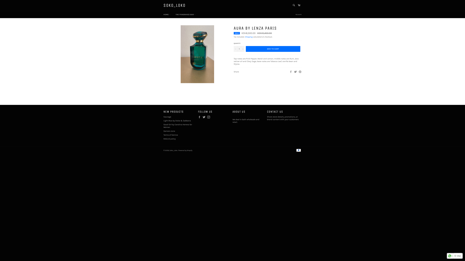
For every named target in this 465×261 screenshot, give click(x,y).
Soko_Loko (174, 5)
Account (299, 14)
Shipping (248, 37)
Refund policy (169, 139)
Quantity (237, 43)
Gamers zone (169, 131)
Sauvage (167, 117)
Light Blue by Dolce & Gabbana (177, 121)
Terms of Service (170, 135)
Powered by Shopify (185, 150)
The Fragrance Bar (185, 15)
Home (166, 15)
